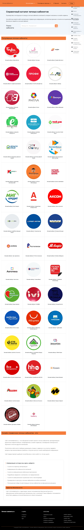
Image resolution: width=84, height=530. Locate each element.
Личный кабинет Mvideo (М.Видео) (55, 255)
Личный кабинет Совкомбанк (34, 279)
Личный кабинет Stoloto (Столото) (12, 352)
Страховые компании (76, 52)
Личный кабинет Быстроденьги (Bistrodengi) (55, 157)
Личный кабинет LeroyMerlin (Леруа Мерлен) (33, 353)
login (23, 518)
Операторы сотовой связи (77, 43)
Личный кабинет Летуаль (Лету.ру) (55, 231)
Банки (74, 11)
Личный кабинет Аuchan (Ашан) (12, 400)
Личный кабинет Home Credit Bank (55, 181)
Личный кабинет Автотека (12, 279)
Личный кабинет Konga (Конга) (55, 304)
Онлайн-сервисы (75, 39)
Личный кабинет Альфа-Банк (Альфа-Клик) (34, 207)
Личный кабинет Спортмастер (33, 231)
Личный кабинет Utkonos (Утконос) (33, 400)
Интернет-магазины (76, 19)
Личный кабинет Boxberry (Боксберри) (33, 425)
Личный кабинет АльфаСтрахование (12, 83)
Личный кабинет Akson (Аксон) (55, 206)
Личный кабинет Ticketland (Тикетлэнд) (55, 280)
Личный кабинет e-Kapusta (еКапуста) (12, 133)
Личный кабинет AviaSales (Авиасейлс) (33, 133)
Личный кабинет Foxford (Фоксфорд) (33, 182)
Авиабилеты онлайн (76, 7)
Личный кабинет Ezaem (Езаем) (55, 377)
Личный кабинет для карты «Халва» (12, 424)
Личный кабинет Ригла (33, 107)
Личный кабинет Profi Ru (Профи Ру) (33, 83)
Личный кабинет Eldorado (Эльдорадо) (12, 108)
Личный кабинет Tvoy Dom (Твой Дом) (55, 133)
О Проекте (24, 514)
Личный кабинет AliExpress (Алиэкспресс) (33, 328)
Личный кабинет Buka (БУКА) (12, 60)
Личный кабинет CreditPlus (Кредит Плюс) (12, 232)
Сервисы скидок (75, 47)
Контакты (24, 516)
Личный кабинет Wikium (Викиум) (55, 107)
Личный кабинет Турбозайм (55, 327)
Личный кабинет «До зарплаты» (12, 255)
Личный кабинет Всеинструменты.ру (12, 377)
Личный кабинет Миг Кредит (12, 206)
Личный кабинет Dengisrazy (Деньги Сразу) (12, 157)
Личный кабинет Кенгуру (34, 60)
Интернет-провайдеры (76, 23)
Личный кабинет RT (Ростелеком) (34, 255)
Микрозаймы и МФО (77, 32)
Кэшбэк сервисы (75, 27)
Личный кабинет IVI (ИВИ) (34, 304)
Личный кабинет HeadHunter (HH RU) (33, 377)
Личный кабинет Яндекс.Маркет (55, 400)
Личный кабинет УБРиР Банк (55, 352)
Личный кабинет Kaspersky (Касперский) (12, 182)
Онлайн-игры (76, 35)
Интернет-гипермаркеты (77, 15)
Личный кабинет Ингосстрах (12, 327)
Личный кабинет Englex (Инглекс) (55, 60)
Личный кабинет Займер (55, 83)
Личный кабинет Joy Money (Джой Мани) (33, 157)
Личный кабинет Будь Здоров (12, 304)
